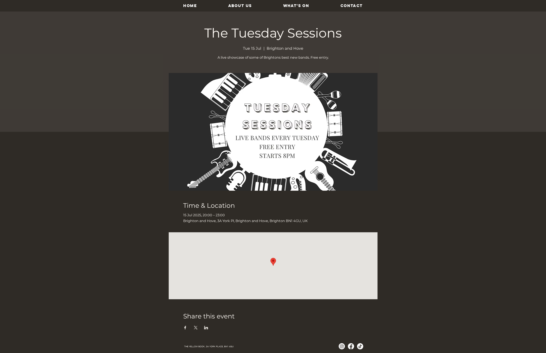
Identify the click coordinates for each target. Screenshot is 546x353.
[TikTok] (360, 346)
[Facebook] (351, 346)
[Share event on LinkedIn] (206, 327)
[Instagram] (342, 346)
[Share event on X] (196, 327)
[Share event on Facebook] (185, 327)
